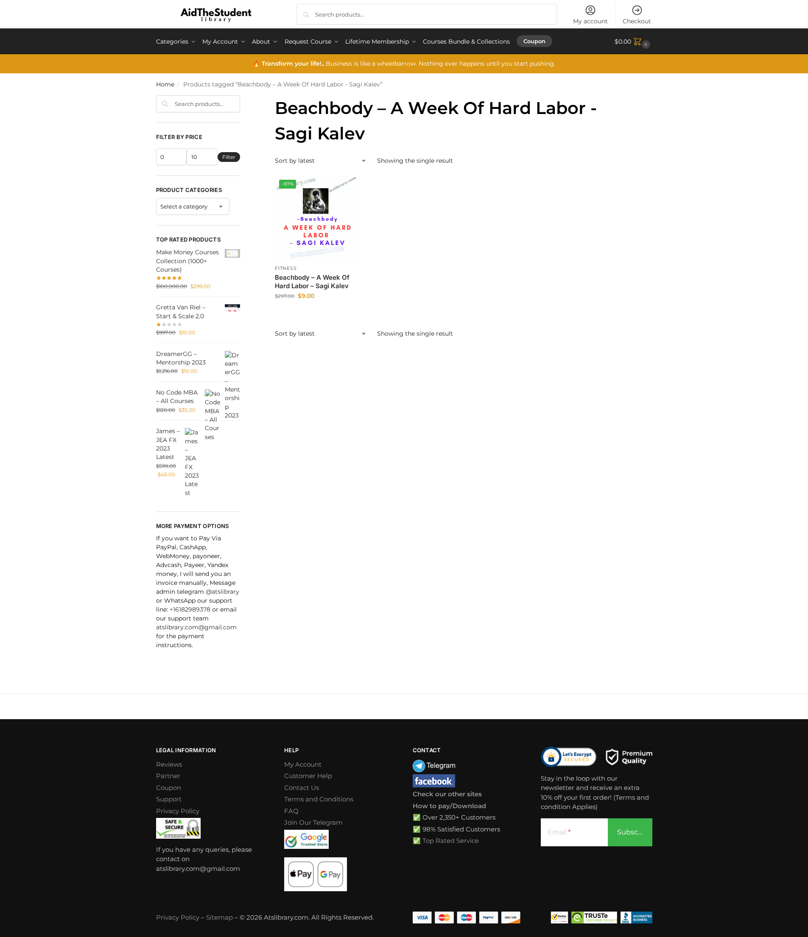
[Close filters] (242, 100)
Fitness (285, 268)
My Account (303, 764)
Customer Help (308, 776)
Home (165, 84)
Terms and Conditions (318, 799)
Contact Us (301, 788)
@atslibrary (222, 591)
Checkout (637, 21)
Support (169, 799)
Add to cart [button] (317, 314)
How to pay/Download (449, 806)
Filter (228, 157)
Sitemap (219, 917)
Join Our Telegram (313, 822)
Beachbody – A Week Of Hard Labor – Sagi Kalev (312, 281)
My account (590, 21)
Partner (168, 776)
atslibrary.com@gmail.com (196, 627)
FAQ (291, 811)
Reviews (169, 764)
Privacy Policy (177, 811)
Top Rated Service (450, 841)
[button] (633, 41)
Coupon (168, 788)
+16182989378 (190, 609)
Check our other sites (447, 794)
